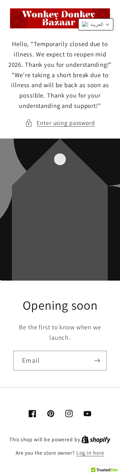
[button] (60, 123)
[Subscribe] (97, 360)
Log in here (90, 452)
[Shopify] (96, 439)
